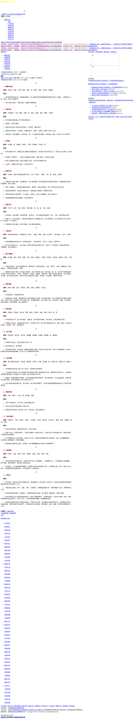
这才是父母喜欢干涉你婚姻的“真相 (103, 111)
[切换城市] (6, 6)
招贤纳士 (38, 706)
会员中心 (11, 39)
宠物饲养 (7, 67)
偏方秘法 (7, 577)
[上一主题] (10, 74)
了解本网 (7, 689)
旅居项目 (7, 641)
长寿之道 (7, 567)
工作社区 (11, 23)
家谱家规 (59, 42)
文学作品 (7, 611)
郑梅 (2, 78)
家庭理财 (47, 42)
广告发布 (51, 706)
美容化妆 (7, 61)
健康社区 (11, 27)
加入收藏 (16, 14)
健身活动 (7, 570)
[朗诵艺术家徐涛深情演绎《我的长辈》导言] (102, 100)
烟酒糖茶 (7, 57)
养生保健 (7, 574)
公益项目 (7, 560)
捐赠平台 (58, 706)
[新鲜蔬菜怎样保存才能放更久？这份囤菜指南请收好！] (106, 80)
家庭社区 (7, 19)
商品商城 (7, 648)
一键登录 (4, 14)
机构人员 (10, 706)
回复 (2, 515)
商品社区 (11, 35)
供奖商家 (7, 702)
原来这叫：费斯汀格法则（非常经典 (103, 113)
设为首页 (22, 14)
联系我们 (72, 706)
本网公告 (7, 699)
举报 (8, 518)
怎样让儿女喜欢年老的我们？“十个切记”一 (105, 93)
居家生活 (4, 42)
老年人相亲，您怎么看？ (100, 89)
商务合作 (45, 706)
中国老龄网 (99, 52)
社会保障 (7, 557)
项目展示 (7, 540)
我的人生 (7, 621)
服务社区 (11, 37)
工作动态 (7, 537)
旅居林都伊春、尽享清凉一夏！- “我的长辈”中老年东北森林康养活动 (75, 46)
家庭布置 (7, 63)
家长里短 (22, 42)
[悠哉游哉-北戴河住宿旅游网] (105, 65)
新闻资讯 (7, 547)
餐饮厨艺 (7, 55)
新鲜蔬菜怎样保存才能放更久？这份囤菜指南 (102, 84)
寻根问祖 (53, 42)
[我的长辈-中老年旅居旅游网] (105, 76)
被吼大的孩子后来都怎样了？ (101, 95)
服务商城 (7, 669)
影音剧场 (7, 608)
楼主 (2, 76)
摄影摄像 (7, 614)
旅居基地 (7, 631)
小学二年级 (8, 78)
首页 (9, 21)
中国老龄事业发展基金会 (16, 708)
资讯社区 (11, 25)
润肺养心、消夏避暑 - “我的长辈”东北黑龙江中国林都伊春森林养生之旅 (30, 46)
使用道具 (4, 518)
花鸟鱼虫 (7, 68)
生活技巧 (7, 65)
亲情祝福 (7, 597)
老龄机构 (7, 554)
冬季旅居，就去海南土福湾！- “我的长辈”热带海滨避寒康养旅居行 (22, 44)
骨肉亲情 (10, 42)
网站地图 (17, 706)
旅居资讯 (7, 628)
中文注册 (10, 14)
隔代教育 (28, 42)
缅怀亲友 (40, 42)
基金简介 (7, 526)
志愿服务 (7, 675)
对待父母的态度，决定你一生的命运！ (104, 91)
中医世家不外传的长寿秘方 (100, 107)
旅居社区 (11, 33)
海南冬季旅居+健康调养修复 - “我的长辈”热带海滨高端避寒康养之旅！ (66, 44)
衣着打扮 (7, 59)
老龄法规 (7, 550)
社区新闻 (7, 655)
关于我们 (4, 706)
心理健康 (7, 581)
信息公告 (7, 533)
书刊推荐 (7, 618)
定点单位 (7, 638)
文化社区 (11, 31)
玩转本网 (7, 692)
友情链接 (65, 706)
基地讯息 (7, 635)
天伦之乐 (7, 591)
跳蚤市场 (7, 652)
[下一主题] (17, 74)
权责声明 (24, 706)
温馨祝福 (34, 42)
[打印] (4, 74)
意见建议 (7, 696)
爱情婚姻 (16, 42)
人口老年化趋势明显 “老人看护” (102, 105)
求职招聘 (7, 672)
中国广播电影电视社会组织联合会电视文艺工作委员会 (25, 710)
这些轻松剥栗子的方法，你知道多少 (103, 109)
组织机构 (7, 530)
